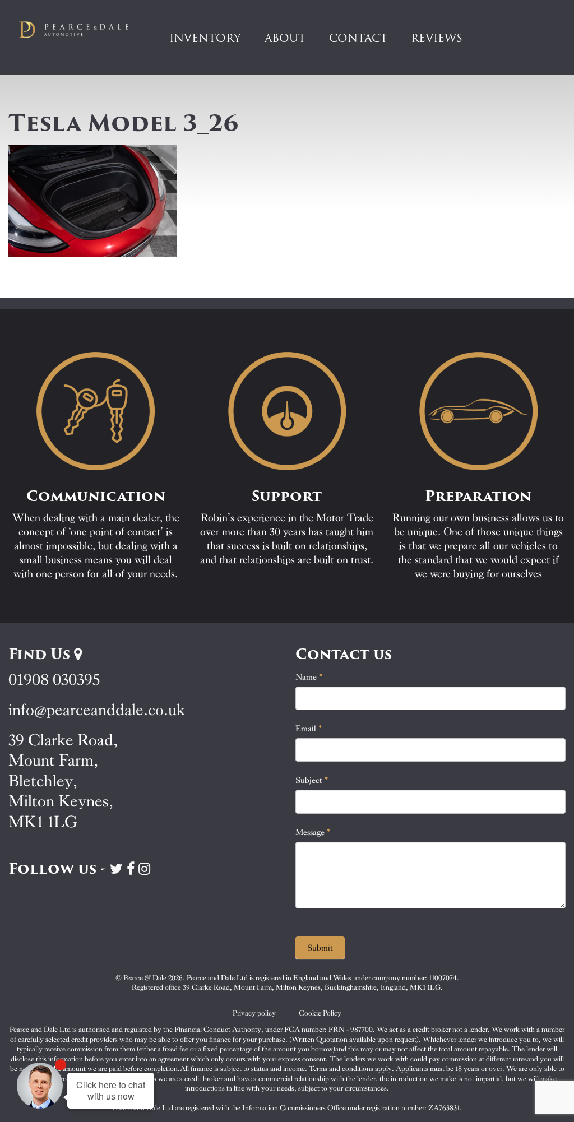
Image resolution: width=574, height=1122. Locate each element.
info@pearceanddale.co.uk (97, 710)
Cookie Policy (320, 1013)
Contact (358, 38)
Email (308, 729)
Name (309, 677)
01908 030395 (54, 679)
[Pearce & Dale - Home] (79, 29)
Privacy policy (254, 1013)
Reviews (436, 38)
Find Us (41, 654)
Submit (320, 948)
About (285, 38)
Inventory (205, 38)
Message (313, 832)
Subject (311, 780)
